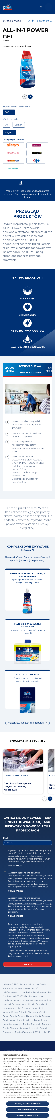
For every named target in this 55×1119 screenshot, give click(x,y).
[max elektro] (13, 168)
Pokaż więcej (15, 866)
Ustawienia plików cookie (27, 1115)
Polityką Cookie (36, 1092)
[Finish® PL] (7, 7)
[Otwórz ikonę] (41, 7)
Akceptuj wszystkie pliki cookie (27, 1104)
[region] (27, 1085)
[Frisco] (37, 145)
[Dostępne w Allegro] (13, 145)
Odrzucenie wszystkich (27, 1109)
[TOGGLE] (48, 7)
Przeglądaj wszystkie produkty (26, 723)
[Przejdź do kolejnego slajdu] (30, 97)
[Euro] (13, 161)
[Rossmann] (13, 153)
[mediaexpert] (37, 153)
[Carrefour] (35, 161)
